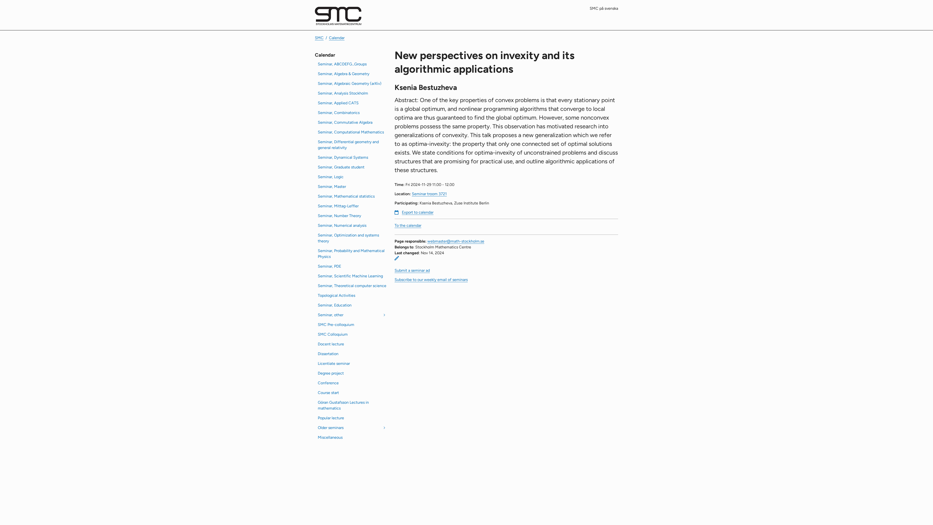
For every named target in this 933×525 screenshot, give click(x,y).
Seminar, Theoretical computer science (352, 285)
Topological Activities (336, 295)
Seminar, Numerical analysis (342, 225)
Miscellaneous (330, 437)
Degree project (331, 373)
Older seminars (331, 427)
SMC (319, 37)
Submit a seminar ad (412, 270)
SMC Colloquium (333, 334)
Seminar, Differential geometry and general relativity (348, 145)
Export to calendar (417, 212)
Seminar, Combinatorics (339, 112)
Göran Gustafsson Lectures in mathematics (343, 405)
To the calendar (408, 225)
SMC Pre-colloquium (336, 324)
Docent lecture (331, 344)
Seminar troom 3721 (429, 194)
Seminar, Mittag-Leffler (338, 206)
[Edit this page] (397, 258)
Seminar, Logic (331, 177)
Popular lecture (331, 418)
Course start (328, 392)
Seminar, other (330, 315)
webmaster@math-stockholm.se (455, 241)
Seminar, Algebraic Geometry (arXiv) (349, 83)
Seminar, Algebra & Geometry (343, 73)
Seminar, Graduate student (341, 167)
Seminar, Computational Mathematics (351, 132)
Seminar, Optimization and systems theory (348, 238)
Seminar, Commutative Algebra (345, 122)
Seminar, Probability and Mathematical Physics (351, 253)
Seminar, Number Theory (339, 215)
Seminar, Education (335, 305)
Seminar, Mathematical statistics (346, 196)
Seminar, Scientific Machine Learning (350, 276)
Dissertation (328, 353)
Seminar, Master (332, 186)
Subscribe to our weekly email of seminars (431, 279)
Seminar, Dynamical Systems (343, 157)
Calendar (337, 37)
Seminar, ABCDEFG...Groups (342, 64)
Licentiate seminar (334, 363)
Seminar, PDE (329, 266)
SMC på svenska (604, 8)
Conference (328, 383)
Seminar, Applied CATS (338, 103)
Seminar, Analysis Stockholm (343, 93)
